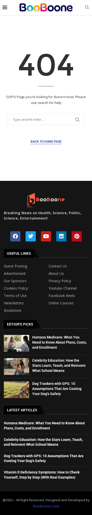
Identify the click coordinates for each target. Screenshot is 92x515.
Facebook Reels (62, 295)
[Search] (86, 7)
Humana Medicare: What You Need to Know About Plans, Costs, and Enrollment (59, 342)
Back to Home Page (46, 141)
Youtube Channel (63, 288)
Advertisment (15, 273)
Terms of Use (15, 295)
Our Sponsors (15, 281)
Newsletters (14, 303)
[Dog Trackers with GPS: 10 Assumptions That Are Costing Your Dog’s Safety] (16, 389)
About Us (56, 273)
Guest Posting (15, 266)
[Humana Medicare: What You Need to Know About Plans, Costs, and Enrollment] (16, 343)
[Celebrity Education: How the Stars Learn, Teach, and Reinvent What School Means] (16, 366)
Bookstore (12, 310)
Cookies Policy (16, 288)
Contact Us (58, 266)
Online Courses (61, 303)
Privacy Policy (60, 281)
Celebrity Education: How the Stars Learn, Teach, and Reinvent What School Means (59, 365)
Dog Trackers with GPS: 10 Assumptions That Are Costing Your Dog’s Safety (57, 389)
